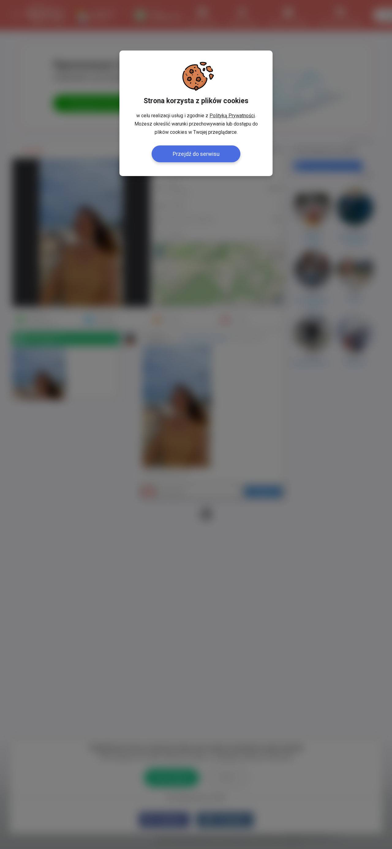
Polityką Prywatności (232, 115)
